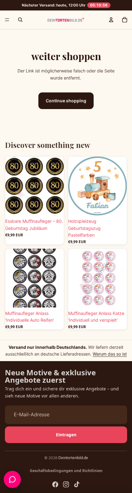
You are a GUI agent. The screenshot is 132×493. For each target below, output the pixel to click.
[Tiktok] (76, 484)
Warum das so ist (110, 354)
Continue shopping (66, 100)
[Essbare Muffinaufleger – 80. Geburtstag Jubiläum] (34, 186)
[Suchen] (20, 19)
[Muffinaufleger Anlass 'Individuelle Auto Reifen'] (34, 278)
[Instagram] (66, 484)
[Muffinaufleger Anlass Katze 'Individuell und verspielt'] (97, 278)
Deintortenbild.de (73, 457)
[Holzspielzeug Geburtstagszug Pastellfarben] (97, 186)
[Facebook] (55, 484)
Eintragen (66, 434)
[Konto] (111, 19)
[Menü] (7, 20)
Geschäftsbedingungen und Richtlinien (66, 470)
